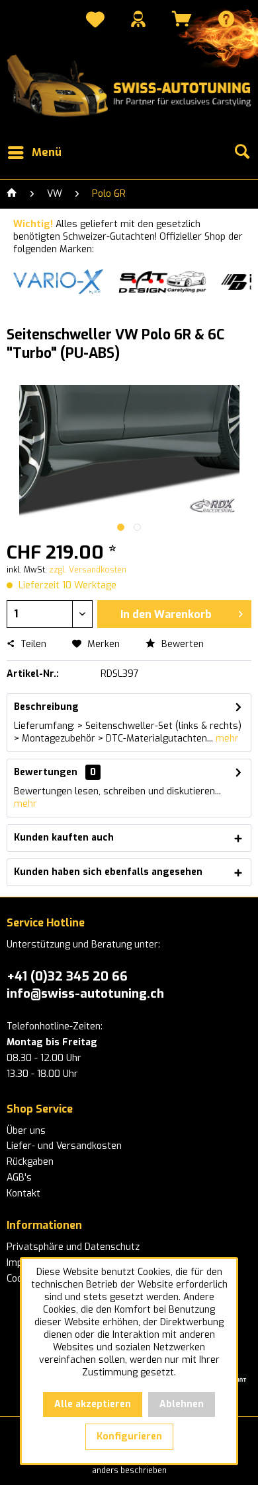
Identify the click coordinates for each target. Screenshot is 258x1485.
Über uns (26, 1130)
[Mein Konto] (138, 19)
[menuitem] (95, 21)
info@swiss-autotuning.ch (85, 993)
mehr (226, 738)
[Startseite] (12, 194)
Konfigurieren (129, 1436)
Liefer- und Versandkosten (64, 1146)
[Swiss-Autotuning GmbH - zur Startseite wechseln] (129, 86)
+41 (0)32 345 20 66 (67, 976)
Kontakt (23, 1193)
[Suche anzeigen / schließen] (241, 152)
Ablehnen (181, 1404)
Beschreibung (46, 707)
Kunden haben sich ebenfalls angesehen (108, 872)
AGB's (19, 1177)
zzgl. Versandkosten (87, 570)
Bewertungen (45, 772)
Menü (47, 152)
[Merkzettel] (95, 21)
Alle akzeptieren (92, 1404)
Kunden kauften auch (64, 837)
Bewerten (181, 644)
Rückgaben (30, 1162)
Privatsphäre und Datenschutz (73, 1247)
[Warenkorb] (182, 19)
